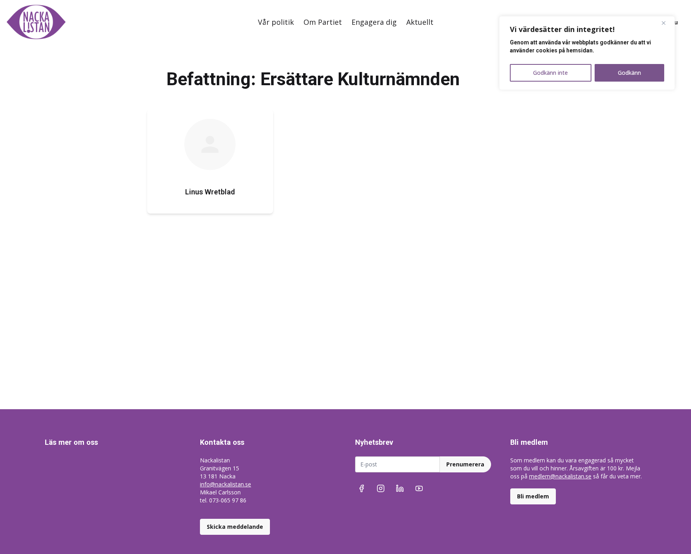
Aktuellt (419, 22)
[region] (587, 53)
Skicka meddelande (235, 526)
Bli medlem (533, 496)
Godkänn (629, 72)
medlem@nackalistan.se (560, 476)
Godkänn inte (550, 72)
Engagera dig (374, 22)
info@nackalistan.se (225, 484)
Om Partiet (323, 22)
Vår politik (276, 22)
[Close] (666, 23)
